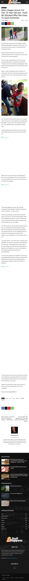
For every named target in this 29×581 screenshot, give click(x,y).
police (3, 400)
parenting (22, 398)
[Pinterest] (9, 23)
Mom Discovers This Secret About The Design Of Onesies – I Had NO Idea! (7, 418)
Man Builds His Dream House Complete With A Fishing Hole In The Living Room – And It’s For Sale (18, 461)
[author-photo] (14, 433)
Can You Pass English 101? (16, 493)
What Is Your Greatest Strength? (18, 500)
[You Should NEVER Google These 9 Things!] (5, 469)
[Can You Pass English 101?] (5, 496)
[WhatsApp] (12, 23)
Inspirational (7, 5)
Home (2, 5)
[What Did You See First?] (5, 488)
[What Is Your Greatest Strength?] (5, 503)
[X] (6, 23)
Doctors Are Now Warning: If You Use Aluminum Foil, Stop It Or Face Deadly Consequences (19, 476)
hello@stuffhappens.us (12, 558)
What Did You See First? (15, 486)
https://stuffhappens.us (14, 437)
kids (10, 398)
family (6, 398)
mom (13, 398)
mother (17, 398)
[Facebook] (2, 23)
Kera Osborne (5, 20)
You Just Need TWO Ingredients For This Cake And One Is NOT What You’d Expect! (21, 419)
